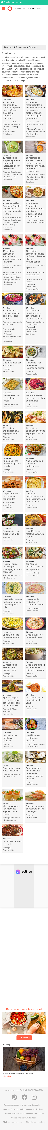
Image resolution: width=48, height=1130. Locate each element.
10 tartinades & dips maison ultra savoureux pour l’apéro (11, 314)
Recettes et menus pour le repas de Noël (12, 266)
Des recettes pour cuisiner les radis (11, 532)
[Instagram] (34, 1097)
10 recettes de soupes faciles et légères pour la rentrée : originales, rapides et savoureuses (35, 164)
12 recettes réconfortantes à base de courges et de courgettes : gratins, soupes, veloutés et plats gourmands (35, 110)
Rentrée (14, 127)
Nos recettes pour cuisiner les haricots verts (34, 463)
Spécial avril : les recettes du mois (34, 636)
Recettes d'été (16, 124)
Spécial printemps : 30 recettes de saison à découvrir (35, 667)
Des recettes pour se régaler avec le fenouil (11, 398)
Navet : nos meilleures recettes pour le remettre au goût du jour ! (35, 497)
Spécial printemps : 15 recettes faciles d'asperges (35, 809)
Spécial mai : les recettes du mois (11, 636)
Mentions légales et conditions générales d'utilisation (23, 1109)
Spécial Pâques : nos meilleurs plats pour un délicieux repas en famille (12, 701)
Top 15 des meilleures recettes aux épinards (35, 567)
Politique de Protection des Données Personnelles (25, 1113)
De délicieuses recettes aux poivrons (33, 738)
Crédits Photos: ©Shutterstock (23, 1118)
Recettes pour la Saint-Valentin (34, 280)
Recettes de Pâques (10, 709)
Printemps (6, 124)
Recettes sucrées (9, 131)
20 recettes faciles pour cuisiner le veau (35, 700)
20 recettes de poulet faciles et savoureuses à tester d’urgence (34, 314)
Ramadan (7, 127)
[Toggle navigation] (3, 8)
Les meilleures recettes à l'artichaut (10, 738)
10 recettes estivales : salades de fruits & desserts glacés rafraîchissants (35, 256)
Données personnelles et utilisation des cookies (22, 1105)
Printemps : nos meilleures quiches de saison (12, 463)
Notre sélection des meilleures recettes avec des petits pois (12, 603)
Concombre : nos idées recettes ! (11, 769)
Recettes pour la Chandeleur (9, 330)
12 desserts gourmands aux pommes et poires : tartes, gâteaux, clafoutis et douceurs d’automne (12, 110)
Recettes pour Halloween (12, 122)
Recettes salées (32, 134)
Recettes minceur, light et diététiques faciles (12, 273)
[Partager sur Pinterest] (14, 1097)
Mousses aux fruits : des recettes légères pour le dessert (12, 810)
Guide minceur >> (13, 2)
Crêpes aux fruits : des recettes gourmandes (12, 496)
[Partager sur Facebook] (24, 1097)
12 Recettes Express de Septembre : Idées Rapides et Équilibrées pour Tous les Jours (35, 210)
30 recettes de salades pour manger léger (10, 667)
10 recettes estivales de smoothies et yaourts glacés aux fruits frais (12, 256)
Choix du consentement (12, 1122)
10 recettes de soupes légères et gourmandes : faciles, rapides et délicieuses (11, 163)
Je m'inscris (23, 1038)
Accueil (9, 47)
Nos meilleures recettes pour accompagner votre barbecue (12, 568)
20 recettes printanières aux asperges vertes (11, 431)
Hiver (20, 174)
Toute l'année (7, 134)
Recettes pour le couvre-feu (34, 125)
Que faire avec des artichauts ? (12, 364)
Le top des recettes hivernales (12, 842)
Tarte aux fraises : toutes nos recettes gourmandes (35, 398)
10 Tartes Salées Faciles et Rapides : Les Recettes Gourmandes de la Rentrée (12, 208)
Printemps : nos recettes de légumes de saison (35, 365)
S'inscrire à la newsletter (35, 1122)
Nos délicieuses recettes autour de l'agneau (35, 534)
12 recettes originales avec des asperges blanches (35, 431)
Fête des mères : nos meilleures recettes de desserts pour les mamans (34, 773)
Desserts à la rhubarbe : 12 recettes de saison (35, 602)
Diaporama (21, 47)
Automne (6, 129)
